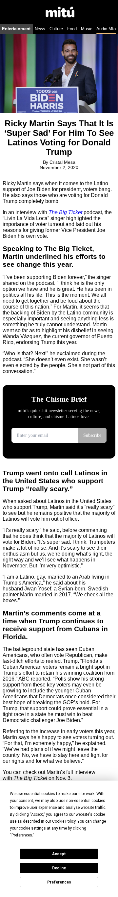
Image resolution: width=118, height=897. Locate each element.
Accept (59, 854)
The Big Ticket (65, 212)
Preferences (59, 882)
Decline (59, 868)
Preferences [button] (21, 835)
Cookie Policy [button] (63, 821)
